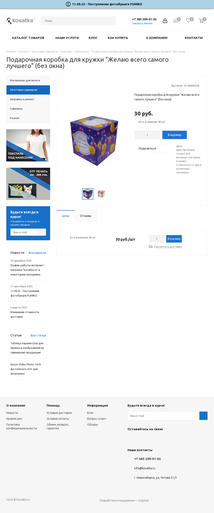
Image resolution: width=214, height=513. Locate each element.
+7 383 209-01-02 (144, 19)
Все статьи (38, 335)
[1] (136, 85)
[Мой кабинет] (165, 20)
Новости (12, 412)
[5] (152, 85)
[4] (148, 85)
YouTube (142, 439)
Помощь (53, 405)
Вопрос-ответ (97, 418)
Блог (90, 412)
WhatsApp (152, 439)
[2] (140, 85)
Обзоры (92, 424)
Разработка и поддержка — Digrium (124, 500)
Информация (97, 405)
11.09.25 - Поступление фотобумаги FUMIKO (107, 4)
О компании (15, 405)
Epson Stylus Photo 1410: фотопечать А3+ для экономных (25, 369)
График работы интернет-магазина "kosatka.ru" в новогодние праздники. (27, 270)
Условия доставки (59, 412)
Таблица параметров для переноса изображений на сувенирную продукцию (27, 348)
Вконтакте (131, 439)
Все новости (37, 253)
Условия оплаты (58, 418)
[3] (144, 85)
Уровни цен (14, 418)
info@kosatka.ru (144, 468)
